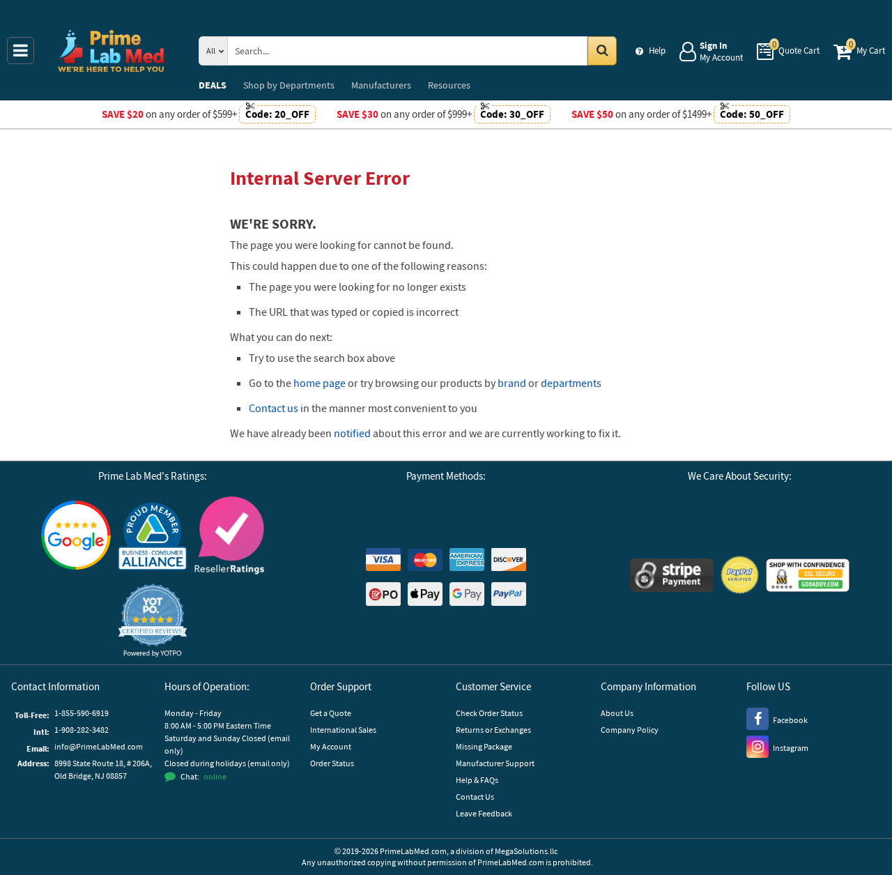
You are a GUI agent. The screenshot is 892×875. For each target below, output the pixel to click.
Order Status (332, 763)
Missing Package (484, 746)
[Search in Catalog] (602, 51)
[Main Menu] (20, 50)
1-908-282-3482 (81, 729)
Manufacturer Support (495, 763)
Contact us (273, 408)
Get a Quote (330, 713)
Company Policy (630, 729)
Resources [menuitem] (449, 85)
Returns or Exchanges (493, 729)
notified (352, 433)
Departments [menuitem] (288, 85)
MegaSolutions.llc (526, 851)
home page (319, 383)
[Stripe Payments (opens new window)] (672, 576)
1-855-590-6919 (81, 713)
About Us (617, 713)
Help (657, 50)
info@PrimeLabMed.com (98, 746)
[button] (152, 621)
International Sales (343, 729)
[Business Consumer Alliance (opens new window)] (152, 537)
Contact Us (475, 796)
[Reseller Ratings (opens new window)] (229, 537)
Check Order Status (489, 713)
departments (571, 383)
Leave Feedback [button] (484, 813)
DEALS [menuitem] (212, 85)
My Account (330, 746)
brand (512, 383)
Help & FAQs (477, 780)
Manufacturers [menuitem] (381, 85)
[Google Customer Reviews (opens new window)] (76, 537)
